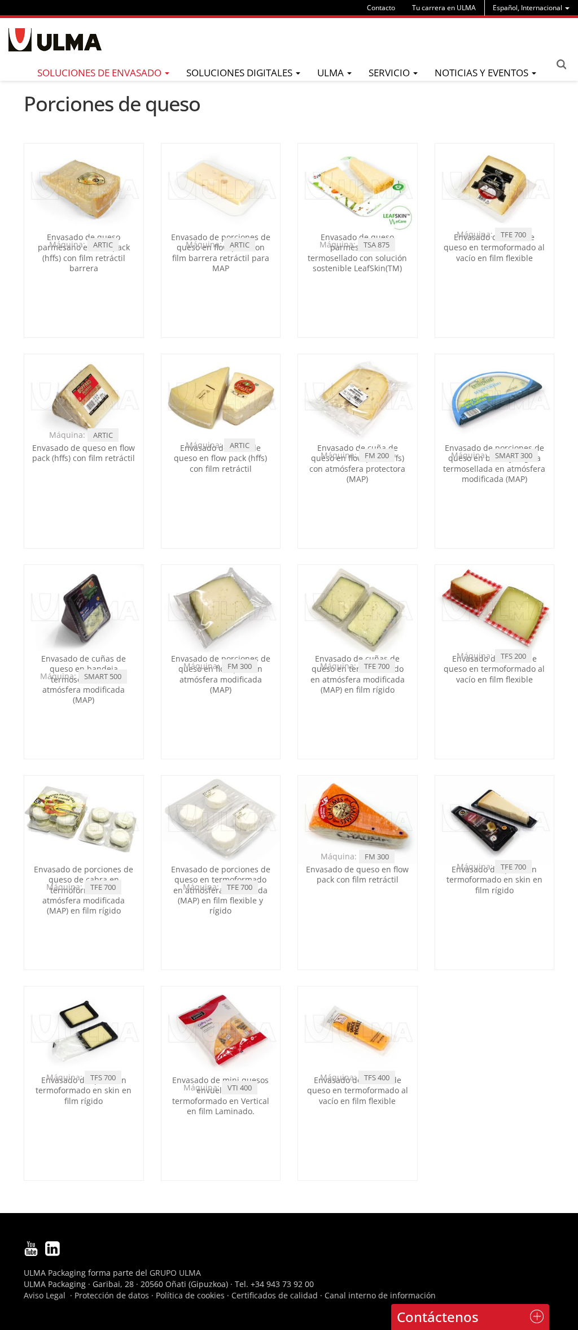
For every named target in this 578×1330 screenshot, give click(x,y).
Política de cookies (190, 1295)
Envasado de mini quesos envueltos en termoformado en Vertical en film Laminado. (220, 1095)
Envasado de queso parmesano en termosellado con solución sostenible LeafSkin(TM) (357, 252)
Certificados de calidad (274, 1295)
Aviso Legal (44, 1295)
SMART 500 (102, 676)
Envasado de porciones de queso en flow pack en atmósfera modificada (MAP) (220, 674)
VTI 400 (239, 1088)
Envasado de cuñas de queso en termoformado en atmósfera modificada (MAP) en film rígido (357, 674)
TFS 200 (513, 656)
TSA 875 (376, 245)
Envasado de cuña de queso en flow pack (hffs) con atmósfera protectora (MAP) (357, 463)
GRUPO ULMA (175, 1272)
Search (561, 64)
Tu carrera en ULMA (444, 7)
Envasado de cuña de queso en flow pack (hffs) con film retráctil (220, 457)
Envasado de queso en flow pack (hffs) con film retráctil (83, 452)
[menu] (531, 7)
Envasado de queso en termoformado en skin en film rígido (494, 879)
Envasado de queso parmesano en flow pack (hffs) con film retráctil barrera (84, 252)
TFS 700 (103, 1077)
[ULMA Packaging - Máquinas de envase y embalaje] (55, 39)
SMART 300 (513, 455)
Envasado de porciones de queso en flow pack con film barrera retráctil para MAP (220, 252)
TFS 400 (376, 1077)
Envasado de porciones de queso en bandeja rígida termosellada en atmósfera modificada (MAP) (494, 463)
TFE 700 (513, 234)
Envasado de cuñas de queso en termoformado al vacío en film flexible (494, 668)
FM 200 (377, 455)
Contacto (381, 7)
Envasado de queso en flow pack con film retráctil (357, 874)
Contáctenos (438, 1316)
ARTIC (103, 245)
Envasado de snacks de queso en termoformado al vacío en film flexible (357, 1090)
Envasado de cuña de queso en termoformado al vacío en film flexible (494, 247)
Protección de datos (112, 1295)
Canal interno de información (380, 1295)
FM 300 (239, 666)
